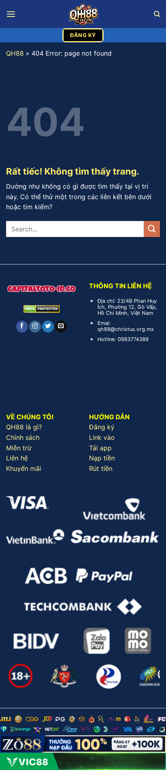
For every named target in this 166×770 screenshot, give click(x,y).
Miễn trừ (18, 448)
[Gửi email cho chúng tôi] (61, 326)
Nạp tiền (102, 458)
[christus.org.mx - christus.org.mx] (83, 14)
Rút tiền (100, 468)
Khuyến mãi (23, 468)
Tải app (100, 448)
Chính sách (22, 437)
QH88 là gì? (24, 427)
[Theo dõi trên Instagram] (35, 326)
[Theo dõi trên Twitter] (48, 326)
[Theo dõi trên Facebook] (22, 326)
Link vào (102, 437)
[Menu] (11, 14)
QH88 (15, 53)
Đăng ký (101, 427)
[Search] (157, 14)
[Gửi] (152, 229)
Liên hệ (17, 458)
